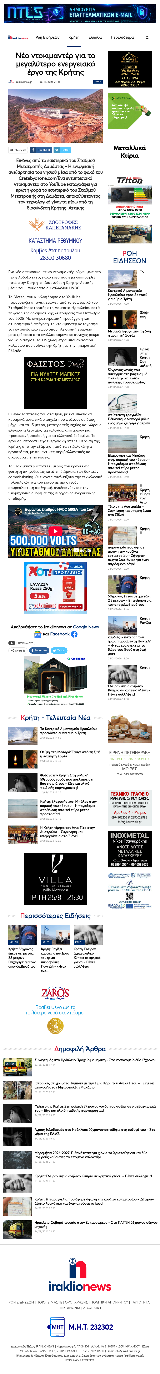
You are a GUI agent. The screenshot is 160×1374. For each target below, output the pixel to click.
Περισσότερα (122, 37)
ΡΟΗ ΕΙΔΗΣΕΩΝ (21, 1302)
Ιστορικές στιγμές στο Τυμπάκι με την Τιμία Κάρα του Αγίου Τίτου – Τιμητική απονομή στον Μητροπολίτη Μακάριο (94, 1085)
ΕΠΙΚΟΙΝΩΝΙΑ (69, 1308)
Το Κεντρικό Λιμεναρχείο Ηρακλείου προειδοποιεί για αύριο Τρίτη (68, 731)
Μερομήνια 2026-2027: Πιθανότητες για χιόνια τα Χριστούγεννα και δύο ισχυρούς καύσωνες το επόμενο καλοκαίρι (91, 1155)
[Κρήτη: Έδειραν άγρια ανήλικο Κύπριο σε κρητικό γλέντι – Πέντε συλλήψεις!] (88, 935)
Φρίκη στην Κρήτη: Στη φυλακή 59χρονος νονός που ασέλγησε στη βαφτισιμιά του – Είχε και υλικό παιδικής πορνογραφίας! (67, 781)
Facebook (60, 633)
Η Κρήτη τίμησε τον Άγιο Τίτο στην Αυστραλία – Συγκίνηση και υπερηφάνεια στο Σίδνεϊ (67, 832)
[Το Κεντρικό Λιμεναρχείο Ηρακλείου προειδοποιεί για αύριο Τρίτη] (23, 736)
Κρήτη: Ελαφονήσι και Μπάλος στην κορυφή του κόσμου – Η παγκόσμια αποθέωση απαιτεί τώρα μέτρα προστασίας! (68, 807)
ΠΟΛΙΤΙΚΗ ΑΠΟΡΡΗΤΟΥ (109, 1302)
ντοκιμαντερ (25, 643)
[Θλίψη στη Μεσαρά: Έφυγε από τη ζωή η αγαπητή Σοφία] (23, 759)
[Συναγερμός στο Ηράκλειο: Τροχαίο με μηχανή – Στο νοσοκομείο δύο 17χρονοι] (17, 1067)
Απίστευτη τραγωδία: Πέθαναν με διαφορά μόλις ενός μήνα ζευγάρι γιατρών (129, 419)
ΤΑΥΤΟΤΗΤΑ (140, 1302)
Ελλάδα (95, 37)
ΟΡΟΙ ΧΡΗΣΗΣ (76, 1302)
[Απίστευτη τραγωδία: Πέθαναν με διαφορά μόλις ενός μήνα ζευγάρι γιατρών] (122, 403)
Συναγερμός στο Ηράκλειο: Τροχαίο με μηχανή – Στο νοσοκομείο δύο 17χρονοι (95, 1060)
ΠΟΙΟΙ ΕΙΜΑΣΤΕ (49, 1302)
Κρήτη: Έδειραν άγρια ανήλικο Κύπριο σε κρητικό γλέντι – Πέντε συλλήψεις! (93, 1176)
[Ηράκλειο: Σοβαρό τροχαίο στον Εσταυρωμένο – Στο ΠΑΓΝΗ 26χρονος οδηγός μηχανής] (17, 1229)
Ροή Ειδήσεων (47, 37)
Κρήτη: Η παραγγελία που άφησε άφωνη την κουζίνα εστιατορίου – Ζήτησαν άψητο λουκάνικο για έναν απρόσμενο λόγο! (94, 1201)
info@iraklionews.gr (127, 1351)
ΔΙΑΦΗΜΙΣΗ (92, 1308)
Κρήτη (74, 37)
